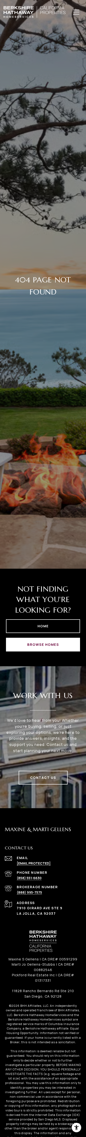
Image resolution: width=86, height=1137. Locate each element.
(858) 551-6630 (29, 878)
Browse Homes (43, 644)
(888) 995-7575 (29, 892)
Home (43, 626)
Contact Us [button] (43, 777)
